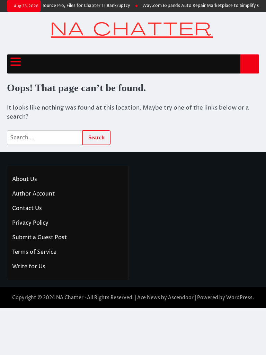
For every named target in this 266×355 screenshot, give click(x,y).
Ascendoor (181, 297)
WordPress (239, 297)
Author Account (33, 194)
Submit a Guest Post (39, 237)
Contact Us (27, 208)
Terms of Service (34, 252)
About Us (24, 179)
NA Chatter (69, 297)
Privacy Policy (30, 223)
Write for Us (28, 266)
